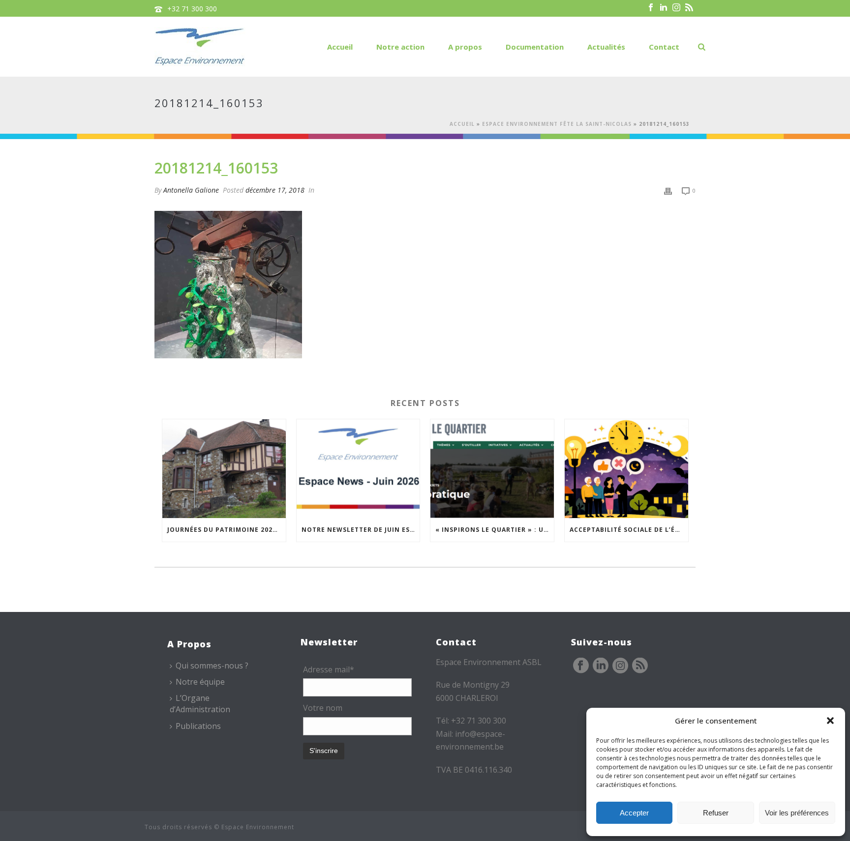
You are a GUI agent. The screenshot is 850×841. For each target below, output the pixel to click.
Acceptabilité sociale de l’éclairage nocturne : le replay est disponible (629, 529)
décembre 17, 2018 (274, 190)
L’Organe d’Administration (200, 704)
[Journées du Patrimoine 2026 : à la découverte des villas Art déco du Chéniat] (224, 468)
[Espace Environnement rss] (640, 666)
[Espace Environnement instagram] (620, 666)
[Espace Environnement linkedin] (600, 666)
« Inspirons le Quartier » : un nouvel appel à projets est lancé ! (494, 529)
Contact (664, 47)
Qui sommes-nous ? (212, 665)
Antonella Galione (191, 190)
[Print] (668, 190)
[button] (830, 720)
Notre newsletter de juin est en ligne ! (361, 529)
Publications (198, 726)
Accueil (340, 47)
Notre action (400, 47)
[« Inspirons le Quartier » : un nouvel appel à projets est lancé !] (492, 468)
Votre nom (322, 707)
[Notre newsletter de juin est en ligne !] (358, 468)
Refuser (716, 813)
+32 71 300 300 (192, 8)
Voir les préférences (797, 813)
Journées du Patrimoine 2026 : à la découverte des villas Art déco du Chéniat (226, 529)
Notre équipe (200, 681)
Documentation (535, 47)
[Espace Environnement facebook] (581, 666)
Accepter (634, 813)
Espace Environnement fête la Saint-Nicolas (557, 123)
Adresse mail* (328, 669)
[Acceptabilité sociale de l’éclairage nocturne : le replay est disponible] (626, 468)
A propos (465, 47)
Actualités (606, 47)
